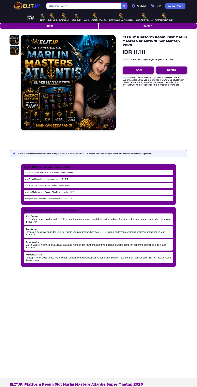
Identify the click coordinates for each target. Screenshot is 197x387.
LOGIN (49, 26)
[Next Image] (113, 83)
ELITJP (126, 77)
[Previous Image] (23, 83)
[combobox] (83, 6)
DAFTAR (147, 26)
